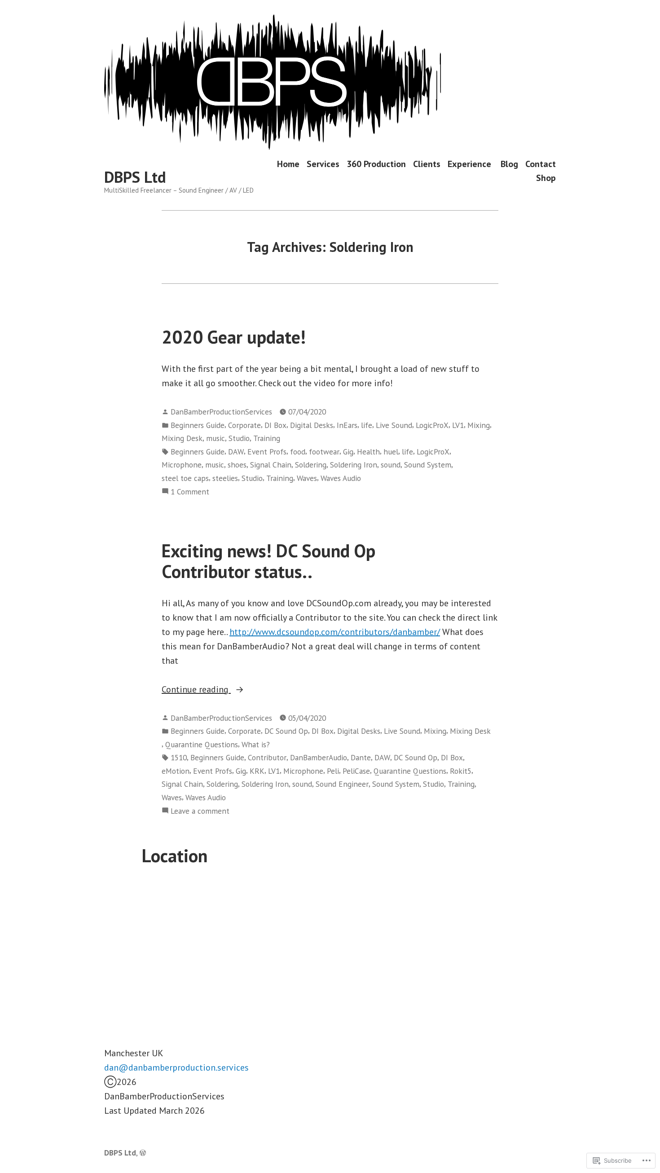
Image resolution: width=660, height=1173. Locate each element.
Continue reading (196, 690)
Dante (361, 757)
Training (266, 438)
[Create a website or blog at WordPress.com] (143, 1152)
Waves (307, 478)
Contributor (267, 757)
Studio (239, 438)
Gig (348, 451)
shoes (237, 464)
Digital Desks (311, 425)
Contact (540, 163)
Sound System (427, 464)
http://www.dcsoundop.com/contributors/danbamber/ (334, 632)
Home (288, 163)
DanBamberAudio (318, 757)
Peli (333, 771)
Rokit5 (460, 771)
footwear (324, 451)
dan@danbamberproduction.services (176, 1067)
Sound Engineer (342, 784)
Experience (470, 163)
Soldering (310, 464)
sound (390, 464)
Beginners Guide (197, 425)
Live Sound (394, 425)
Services (323, 163)
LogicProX (432, 425)
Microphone (182, 464)
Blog (509, 163)
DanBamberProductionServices (221, 411)
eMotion (175, 771)
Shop (546, 177)
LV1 (458, 425)
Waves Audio (341, 478)
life (366, 425)
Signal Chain (270, 464)
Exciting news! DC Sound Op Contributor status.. (268, 560)
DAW (236, 451)
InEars (347, 425)
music (215, 438)
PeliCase (356, 771)
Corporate (244, 425)
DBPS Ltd (135, 177)
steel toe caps (185, 478)
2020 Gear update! (234, 336)
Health (368, 451)
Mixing (478, 425)
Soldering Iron (353, 464)
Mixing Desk (182, 438)
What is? (256, 744)
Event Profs (266, 451)
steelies (225, 478)
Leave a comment (200, 811)
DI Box (275, 425)
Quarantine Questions (201, 744)
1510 (179, 757)
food (297, 451)
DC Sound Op (286, 731)
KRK (257, 771)
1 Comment (190, 492)
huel (390, 451)
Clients (426, 163)
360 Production (376, 163)
